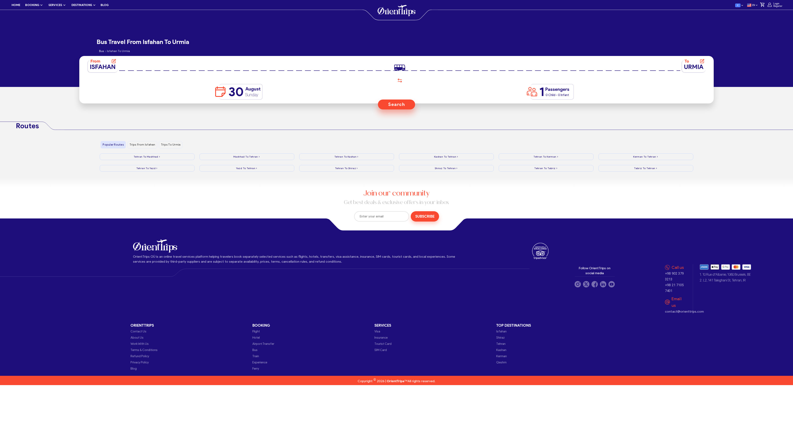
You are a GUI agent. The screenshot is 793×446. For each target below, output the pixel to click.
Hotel (256, 337)
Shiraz (500, 337)
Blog (134, 368)
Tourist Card (383, 344)
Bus (255, 350)
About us (137, 337)
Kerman (501, 356)
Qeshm (501, 362)
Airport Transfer (263, 344)
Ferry (255, 368)
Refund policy (140, 356)
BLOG (105, 5)
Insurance (381, 337)
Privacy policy (140, 362)
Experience (259, 362)
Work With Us (140, 344)
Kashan (501, 350)
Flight (256, 331)
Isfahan (501, 331)
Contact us (138, 331)
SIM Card (380, 350)
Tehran (501, 344)
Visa (377, 331)
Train (255, 356)
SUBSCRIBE (424, 216)
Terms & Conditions (144, 350)
